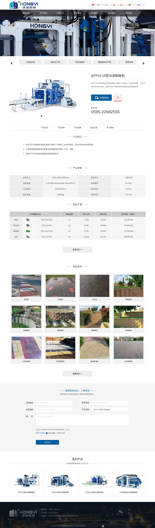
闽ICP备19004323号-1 (95, 526)
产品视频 (77, 128)
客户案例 (110, 128)
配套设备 (129, 62)
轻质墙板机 (80, 62)
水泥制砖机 (30, 62)
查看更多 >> (77, 249)
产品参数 (61, 128)
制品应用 (93, 128)
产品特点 (44, 128)
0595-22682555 (54, 509)
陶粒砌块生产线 (104, 62)
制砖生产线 (55, 62)
